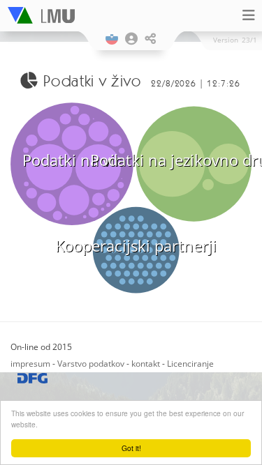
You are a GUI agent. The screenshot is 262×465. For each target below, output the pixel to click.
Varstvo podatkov (90, 363)
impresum (30, 363)
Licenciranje (190, 363)
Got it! (131, 448)
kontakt (145, 363)
